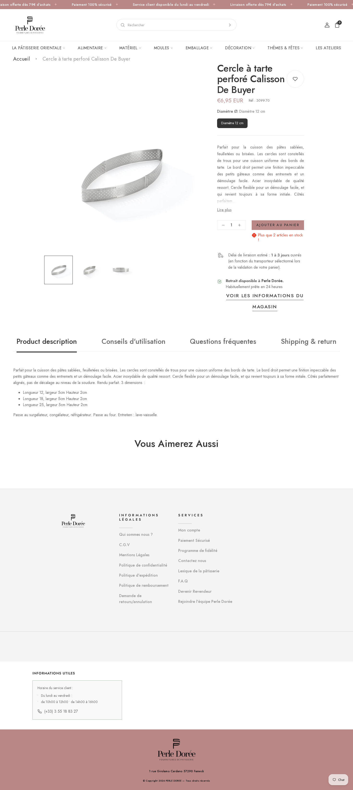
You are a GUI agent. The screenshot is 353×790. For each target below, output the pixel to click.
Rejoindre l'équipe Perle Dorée (205, 601)
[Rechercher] (229, 25)
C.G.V (124, 545)
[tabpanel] (59, 270)
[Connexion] (327, 25)
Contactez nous (192, 560)
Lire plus (224, 210)
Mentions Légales (134, 555)
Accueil (21, 58)
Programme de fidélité (197, 550)
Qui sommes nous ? (136, 534)
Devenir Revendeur (195, 591)
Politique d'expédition (138, 575)
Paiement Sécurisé (194, 540)
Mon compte (189, 530)
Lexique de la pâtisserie (198, 571)
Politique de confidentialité (143, 565)
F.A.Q (183, 581)
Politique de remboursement (144, 585)
